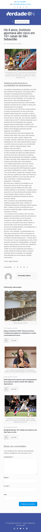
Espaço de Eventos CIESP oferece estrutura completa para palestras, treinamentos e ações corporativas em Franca (20, 333)
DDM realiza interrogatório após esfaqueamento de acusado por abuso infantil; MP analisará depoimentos (20, 382)
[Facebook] (17, 7)
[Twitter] (20, 7)
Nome (6, 477)
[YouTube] (23, 7)
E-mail (7, 486)
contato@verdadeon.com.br (21, 4)
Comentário (8, 457)
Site (5, 494)
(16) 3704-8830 (21, 2)
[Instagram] (26, 7)
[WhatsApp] (14, 7)
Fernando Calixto (24, 275)
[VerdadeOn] (20, 13)
